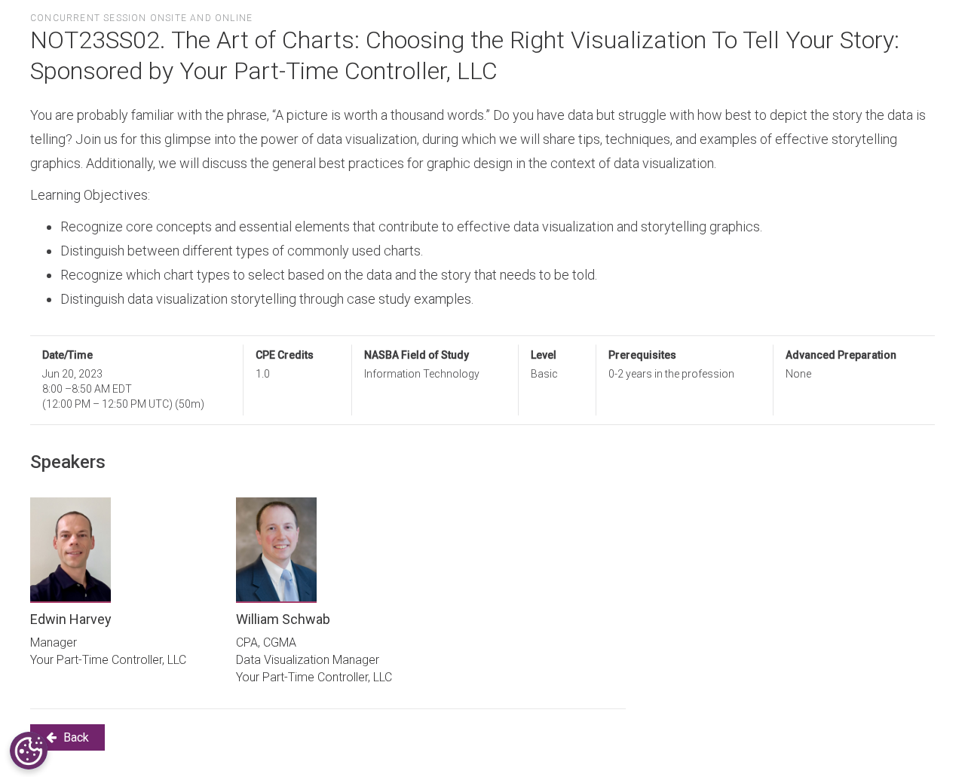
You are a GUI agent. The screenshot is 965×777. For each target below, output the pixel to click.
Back (74, 737)
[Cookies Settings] (28, 750)
